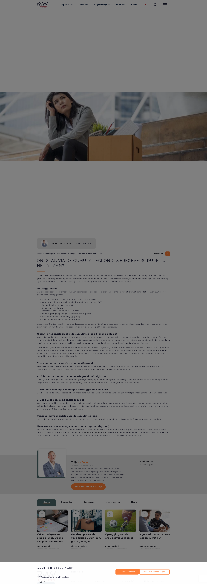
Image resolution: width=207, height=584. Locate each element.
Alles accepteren (127, 572)
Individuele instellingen (154, 572)
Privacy (41, 582)
